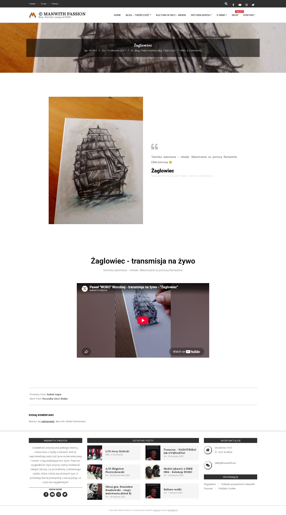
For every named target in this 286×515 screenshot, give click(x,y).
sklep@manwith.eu (225, 462)
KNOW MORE (55, 489)
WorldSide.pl (172, 510)
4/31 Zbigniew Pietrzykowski (114, 470)
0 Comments (194, 50)
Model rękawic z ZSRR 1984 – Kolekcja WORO (178, 470)
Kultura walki (173, 489)
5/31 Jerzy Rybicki (117, 451)
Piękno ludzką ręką (151, 50)
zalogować (47, 421)
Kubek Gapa (54, 394)
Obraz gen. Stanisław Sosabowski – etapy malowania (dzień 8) (119, 490)
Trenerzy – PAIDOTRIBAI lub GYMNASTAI (180, 451)
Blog (137, 50)
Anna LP (156, 510)
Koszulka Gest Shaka (55, 398)
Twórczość (169, 50)
